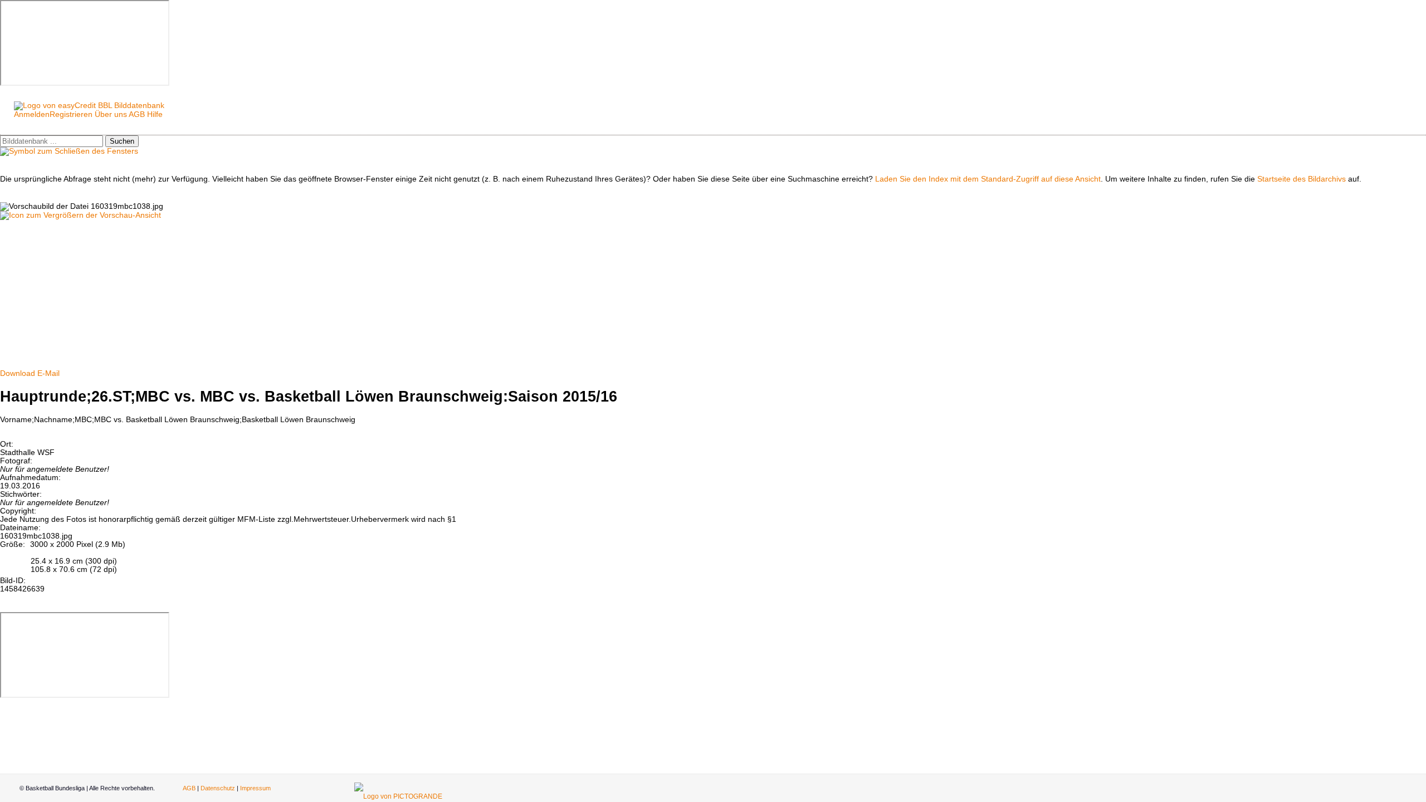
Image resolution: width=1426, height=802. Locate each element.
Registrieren (71, 114)
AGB (137, 114)
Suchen (122, 141)
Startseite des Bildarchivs (1301, 179)
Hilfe (155, 114)
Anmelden (32, 114)
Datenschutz (218, 788)
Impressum (255, 788)
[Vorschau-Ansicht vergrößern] (80, 215)
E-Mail (48, 373)
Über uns (111, 114)
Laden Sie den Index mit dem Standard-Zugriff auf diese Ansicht (988, 179)
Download (17, 373)
